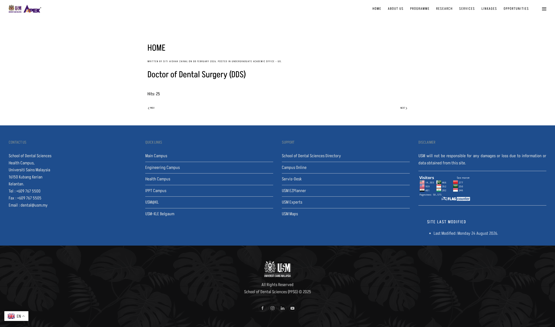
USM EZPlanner (294, 191)
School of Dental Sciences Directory (311, 156)
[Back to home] (25, 8)
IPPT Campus (155, 191)
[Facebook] (262, 308)
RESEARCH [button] (444, 8)
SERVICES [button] (467, 8)
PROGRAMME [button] (420, 8)
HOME (376, 8)
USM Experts (292, 202)
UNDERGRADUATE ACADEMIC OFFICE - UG (256, 61)
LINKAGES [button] (489, 8)
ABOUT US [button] (396, 8)
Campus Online (294, 168)
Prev (152, 108)
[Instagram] (272, 308)
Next (402, 108)
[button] (544, 8)
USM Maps (290, 214)
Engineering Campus (162, 168)
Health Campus (157, 179)
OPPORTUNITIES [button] (516, 8)
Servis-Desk (292, 179)
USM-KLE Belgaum (159, 214)
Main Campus (156, 156)
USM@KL (152, 202)
